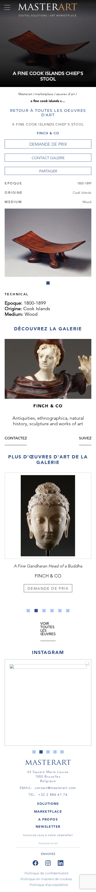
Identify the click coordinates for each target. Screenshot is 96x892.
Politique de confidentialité (46, 873)
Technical (16, 294)
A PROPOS (48, 819)
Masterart (25, 94)
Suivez (85, 439)
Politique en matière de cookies (46, 879)
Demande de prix (48, 144)
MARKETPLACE (48, 811)
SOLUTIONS (48, 804)
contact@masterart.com (55, 788)
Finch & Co (48, 133)
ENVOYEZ (48, 854)
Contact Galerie (48, 158)
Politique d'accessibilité (49, 884)
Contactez (16, 439)
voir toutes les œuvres (48, 629)
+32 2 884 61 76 (53, 794)
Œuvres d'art (65, 94)
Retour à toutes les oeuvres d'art (48, 112)
